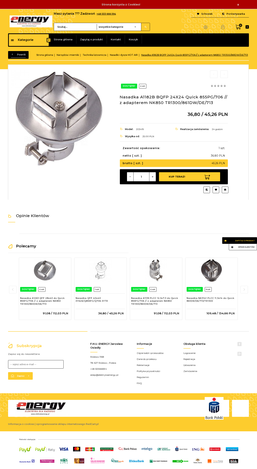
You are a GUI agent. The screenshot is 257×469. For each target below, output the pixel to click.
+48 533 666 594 (106, 13)
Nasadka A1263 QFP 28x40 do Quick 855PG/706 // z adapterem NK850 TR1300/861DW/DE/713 (42, 301)
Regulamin (143, 377)
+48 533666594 (98, 368)
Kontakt (116, 39)
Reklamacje (143, 365)
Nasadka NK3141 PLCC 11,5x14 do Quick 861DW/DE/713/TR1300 (210, 299)
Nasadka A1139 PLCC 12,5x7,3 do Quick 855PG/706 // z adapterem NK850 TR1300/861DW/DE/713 (154, 301)
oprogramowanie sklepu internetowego (60, 424)
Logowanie (189, 353)
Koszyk (133, 39)
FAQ (139, 383)
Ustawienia (189, 365)
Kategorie (25, 40)
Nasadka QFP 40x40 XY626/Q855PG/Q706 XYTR (92, 299)
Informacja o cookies (21, 424)
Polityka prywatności (148, 371)
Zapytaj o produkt (91, 39)
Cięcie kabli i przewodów (150, 353)
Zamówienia (190, 371)
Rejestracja (189, 359)
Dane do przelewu (147, 359)
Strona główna (63, 39)
